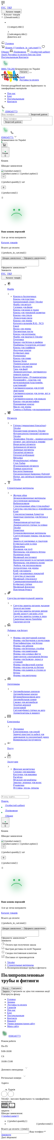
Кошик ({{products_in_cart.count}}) (23, 47)
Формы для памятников (25, 651)
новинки (40, 991)
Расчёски (17, 777)
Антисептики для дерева (26, 568)
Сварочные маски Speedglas (27, 619)
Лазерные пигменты (23, 449)
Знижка (11, 1002)
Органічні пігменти (23, 452)
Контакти (23, 57)
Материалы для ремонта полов (29, 562)
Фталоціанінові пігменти (26, 466)
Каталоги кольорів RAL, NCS (28, 323)
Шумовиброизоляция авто (26, 696)
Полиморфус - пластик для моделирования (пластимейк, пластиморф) (28, 382)
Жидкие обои (20, 495)
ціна (28, 991)
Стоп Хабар (19, 463)
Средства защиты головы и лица (30, 616)
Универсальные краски (25, 363)
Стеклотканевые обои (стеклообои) (31, 506)
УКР (9, 7)
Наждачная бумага (22, 589)
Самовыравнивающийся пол (28, 581)
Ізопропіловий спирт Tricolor (28, 301)
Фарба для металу (22, 304)
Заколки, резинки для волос (27, 782)
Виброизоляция (21, 503)
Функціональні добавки (25, 460)
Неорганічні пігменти (24, 444)
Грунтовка (18, 339)
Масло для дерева (22, 406)
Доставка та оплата (17, 54)
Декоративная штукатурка (26, 522)
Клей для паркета (22, 570)
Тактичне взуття (21, 621)
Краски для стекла (22, 315)
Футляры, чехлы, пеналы (26, 788)
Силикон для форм (22, 307)
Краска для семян (22, 358)
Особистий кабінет (40, 52)
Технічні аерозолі (22, 705)
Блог (38, 54)
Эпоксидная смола (22, 318)
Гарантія (11, 1007)
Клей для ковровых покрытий (28, 573)
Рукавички (18, 785)
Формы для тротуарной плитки (29, 637)
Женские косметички (24, 769)
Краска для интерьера (24, 334)
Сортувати (16, 988)
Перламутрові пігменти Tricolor (29, 431)
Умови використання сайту (21, 1023)
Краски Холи (20, 361)
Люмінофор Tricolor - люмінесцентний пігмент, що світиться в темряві (33, 440)
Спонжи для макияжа (24, 771)
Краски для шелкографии (26, 401)
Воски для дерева (22, 328)
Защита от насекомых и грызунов (30, 541)
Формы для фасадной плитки (28, 664)
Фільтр (5, 988)
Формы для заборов (23, 645)
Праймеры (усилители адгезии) (29, 345)
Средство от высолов (24, 576)
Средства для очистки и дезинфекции (32, 508)
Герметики (18, 530)
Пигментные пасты (23, 331)
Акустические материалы (26, 500)
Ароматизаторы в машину (26, 713)
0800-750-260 (8, 69)
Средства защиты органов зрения (30, 611)
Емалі (16, 326)
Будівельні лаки (21, 353)
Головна (9, 43)
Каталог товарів (12, 12)
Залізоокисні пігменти (24, 447)
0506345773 (11, 111)
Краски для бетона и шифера (28, 342)
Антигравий (19, 707)
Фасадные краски (22, 350)
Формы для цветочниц (24, 675)
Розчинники (19, 355)
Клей (15, 511)
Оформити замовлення (34, 258)
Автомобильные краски (25, 694)
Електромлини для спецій (26, 731)
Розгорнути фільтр (10, 994)
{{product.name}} (10, 1116)
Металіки (18, 457)
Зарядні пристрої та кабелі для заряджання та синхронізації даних (31, 735)
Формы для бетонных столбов (28, 648)
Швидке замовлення (11, 258)
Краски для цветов (22, 366)
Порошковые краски (23, 404)
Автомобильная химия (24, 699)
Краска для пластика (23, 299)
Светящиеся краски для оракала (29, 398)
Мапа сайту (13, 1026)
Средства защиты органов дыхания (31, 605)
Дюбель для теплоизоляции (27, 565)
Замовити (6, 1134)
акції (47, 991)
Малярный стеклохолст (25, 578)
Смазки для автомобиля (25, 702)
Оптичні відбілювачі (23, 455)
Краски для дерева (22, 320)
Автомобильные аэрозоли (26, 691)
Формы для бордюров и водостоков (31, 640)
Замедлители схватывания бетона (30, 656)
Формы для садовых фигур (27, 654)
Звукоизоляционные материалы (29, 498)
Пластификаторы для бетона (27, 643)
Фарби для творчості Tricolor (27, 336)
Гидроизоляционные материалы (29, 533)
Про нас (32, 54)
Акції (4, 54)
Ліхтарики (18, 729)
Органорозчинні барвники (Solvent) (31, 474)
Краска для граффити (24, 347)
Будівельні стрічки (22, 584)
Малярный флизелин (24, 587)
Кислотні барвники (23, 471)
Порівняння (19, 52)
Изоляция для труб (22, 549)
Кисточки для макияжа (25, 774)
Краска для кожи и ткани (26, 310)
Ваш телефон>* (38, 1131)
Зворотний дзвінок (39, 114)
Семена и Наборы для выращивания (31, 409)
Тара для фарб (20, 369)
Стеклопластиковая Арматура (28, 514)
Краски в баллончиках (24, 296)
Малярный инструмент (25, 557)
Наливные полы (21, 554)
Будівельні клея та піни (25, 543)
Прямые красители (23, 468)
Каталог (24, 72)
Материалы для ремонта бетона (29, 552)
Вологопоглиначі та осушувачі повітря (33, 560)
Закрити (6, 991)
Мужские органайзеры (24, 779)
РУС (3, 7)
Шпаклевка (19, 546)
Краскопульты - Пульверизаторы (29, 377)
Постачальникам (10, 57)
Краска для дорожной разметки (29, 312)
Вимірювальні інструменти (27, 739)
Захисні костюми (22, 608)
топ (33, 991)
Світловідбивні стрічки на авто (29, 710)
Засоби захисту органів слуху (28, 613)
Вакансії (11, 1021)
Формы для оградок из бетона (28, 667)
